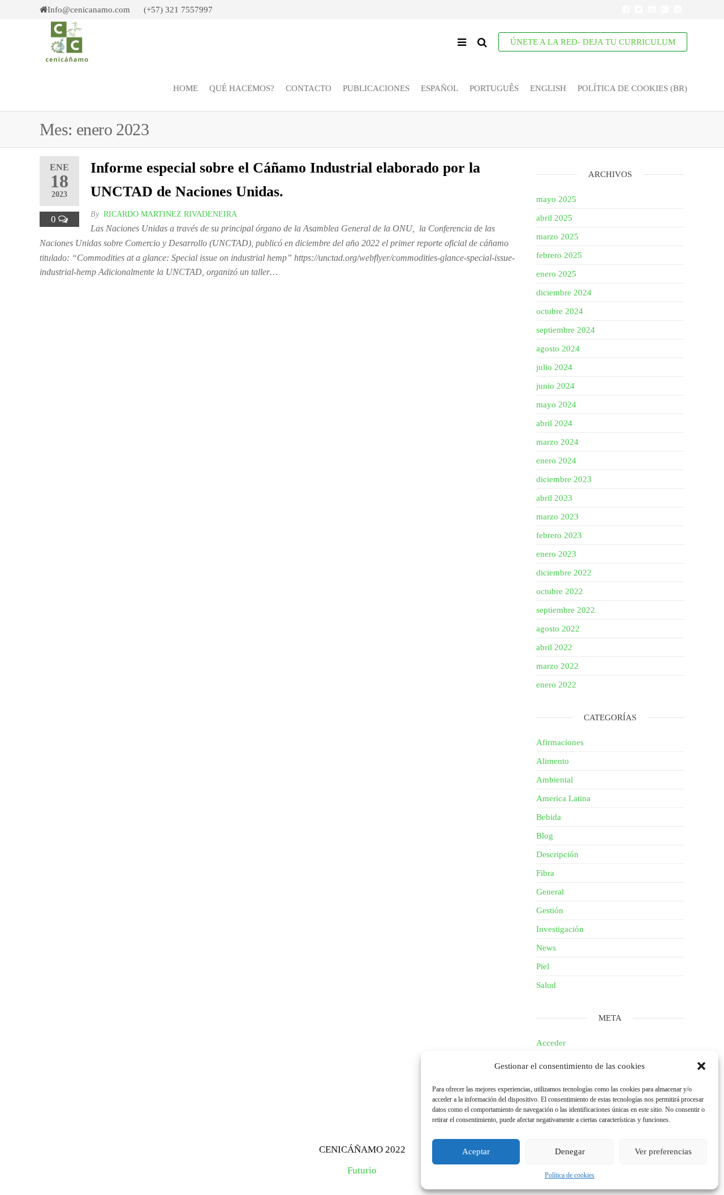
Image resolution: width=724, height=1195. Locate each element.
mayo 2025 (556, 199)
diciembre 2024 (564, 292)
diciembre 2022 (564, 572)
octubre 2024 (559, 311)
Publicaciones (376, 88)
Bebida (548, 817)
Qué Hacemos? (241, 88)
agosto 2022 (558, 628)
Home (185, 88)
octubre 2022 (559, 591)
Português (494, 88)
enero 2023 (556, 553)
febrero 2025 (559, 255)
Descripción (557, 854)
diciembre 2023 (564, 479)
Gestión (549, 910)
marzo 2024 (557, 441)
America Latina (563, 798)
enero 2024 (556, 460)
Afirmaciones (560, 742)
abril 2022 (554, 647)
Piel (542, 966)
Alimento (552, 761)
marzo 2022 (557, 665)
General (550, 891)
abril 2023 (554, 497)
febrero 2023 (559, 535)
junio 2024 (555, 385)
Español (439, 88)
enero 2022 (556, 684)
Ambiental (554, 779)
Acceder (551, 1042)
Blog (544, 835)
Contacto (308, 88)
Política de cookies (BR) (632, 88)
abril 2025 (554, 217)
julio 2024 (554, 367)
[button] (701, 1066)
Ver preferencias (663, 1151)
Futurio (362, 1170)
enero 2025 (556, 273)
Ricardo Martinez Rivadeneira (170, 214)
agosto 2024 (558, 348)
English (548, 88)
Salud (546, 985)
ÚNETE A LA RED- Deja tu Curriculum (592, 41)
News (546, 947)
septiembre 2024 (565, 329)
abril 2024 (554, 423)
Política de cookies (569, 1175)
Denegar (570, 1151)
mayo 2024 (556, 404)
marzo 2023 (557, 516)
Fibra (545, 873)
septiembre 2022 (565, 609)
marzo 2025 (557, 236)
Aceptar (476, 1151)
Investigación (560, 929)
